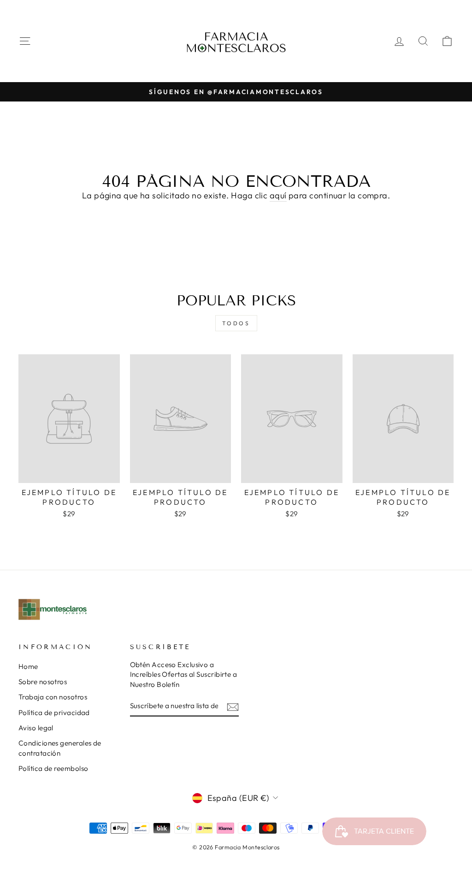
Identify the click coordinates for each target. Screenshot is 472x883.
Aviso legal (35, 727)
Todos (236, 323)
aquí (278, 195)
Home (28, 666)
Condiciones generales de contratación (59, 748)
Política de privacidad (54, 712)
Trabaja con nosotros (52, 696)
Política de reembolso (53, 768)
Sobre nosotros (42, 681)
